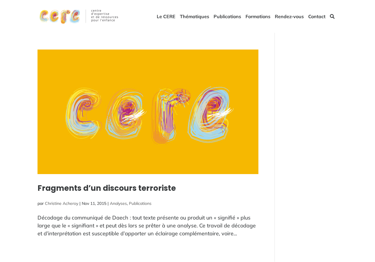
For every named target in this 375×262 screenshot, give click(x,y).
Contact (316, 16)
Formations (258, 16)
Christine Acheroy (61, 203)
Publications (227, 16)
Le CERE (166, 16)
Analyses (118, 203)
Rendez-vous (289, 16)
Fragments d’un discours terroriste (107, 188)
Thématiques (194, 16)
